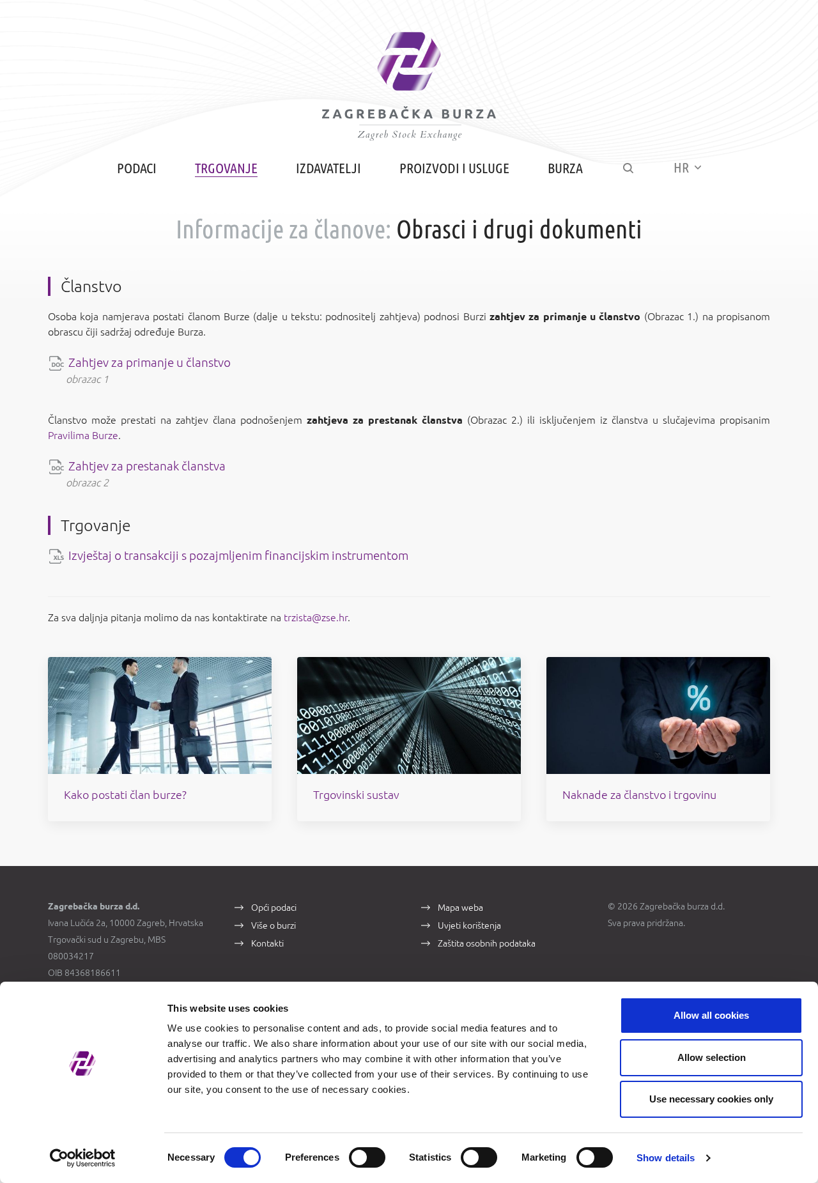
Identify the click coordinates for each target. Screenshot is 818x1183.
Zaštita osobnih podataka (487, 943)
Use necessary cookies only (711, 1099)
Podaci (137, 168)
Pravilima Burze (83, 435)
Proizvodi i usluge (454, 168)
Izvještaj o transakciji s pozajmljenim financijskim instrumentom (238, 555)
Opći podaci (274, 907)
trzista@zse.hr (316, 617)
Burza (565, 168)
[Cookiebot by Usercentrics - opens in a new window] (83, 1158)
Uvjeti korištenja (469, 925)
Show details (666, 1157)
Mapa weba (460, 907)
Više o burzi (273, 925)
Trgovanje (226, 168)
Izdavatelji (328, 168)
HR (682, 167)
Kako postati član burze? (125, 794)
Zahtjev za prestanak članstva (147, 466)
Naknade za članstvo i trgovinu (639, 794)
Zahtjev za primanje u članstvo (149, 362)
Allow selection (711, 1057)
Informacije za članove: (283, 229)
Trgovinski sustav (356, 794)
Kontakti (267, 943)
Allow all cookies (711, 1015)
